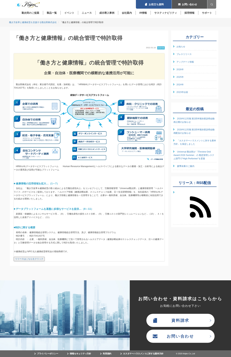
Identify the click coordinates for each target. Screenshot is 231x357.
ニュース (87, 12)
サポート (207, 12)
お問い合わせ (189, 4)
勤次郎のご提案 (30, 12)
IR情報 (143, 12)
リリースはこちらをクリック (29, 259)
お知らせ (180, 46)
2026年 (180, 69)
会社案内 (127, 12)
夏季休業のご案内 (185, 166)
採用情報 (189, 12)
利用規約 (107, 353)
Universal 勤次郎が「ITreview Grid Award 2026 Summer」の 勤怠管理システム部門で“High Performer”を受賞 (193, 155)
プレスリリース (184, 54)
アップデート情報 (185, 62)
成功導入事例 (106, 12)
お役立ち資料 (154, 4)
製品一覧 (52, 12)
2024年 (180, 84)
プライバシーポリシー (47, 353)
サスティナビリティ (165, 12)
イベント (69, 12)
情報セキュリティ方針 (80, 353)
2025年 (180, 77)
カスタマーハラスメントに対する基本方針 (143, 353)
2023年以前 (182, 92)
